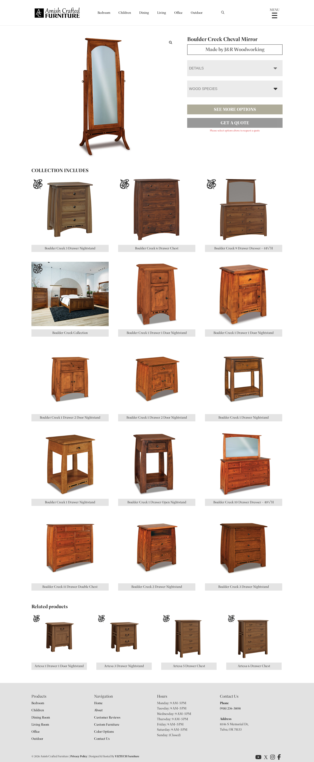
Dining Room (40, 717)
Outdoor (197, 13)
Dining (144, 13)
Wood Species (203, 89)
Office (178, 13)
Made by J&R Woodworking (235, 49)
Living (161, 13)
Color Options (104, 732)
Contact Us (102, 739)
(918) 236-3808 (230, 708)
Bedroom (104, 13)
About (98, 710)
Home (98, 703)
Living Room (40, 725)
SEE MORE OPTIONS (235, 109)
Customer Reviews (107, 717)
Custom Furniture (106, 725)
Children (124, 13)
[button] (170, 42)
